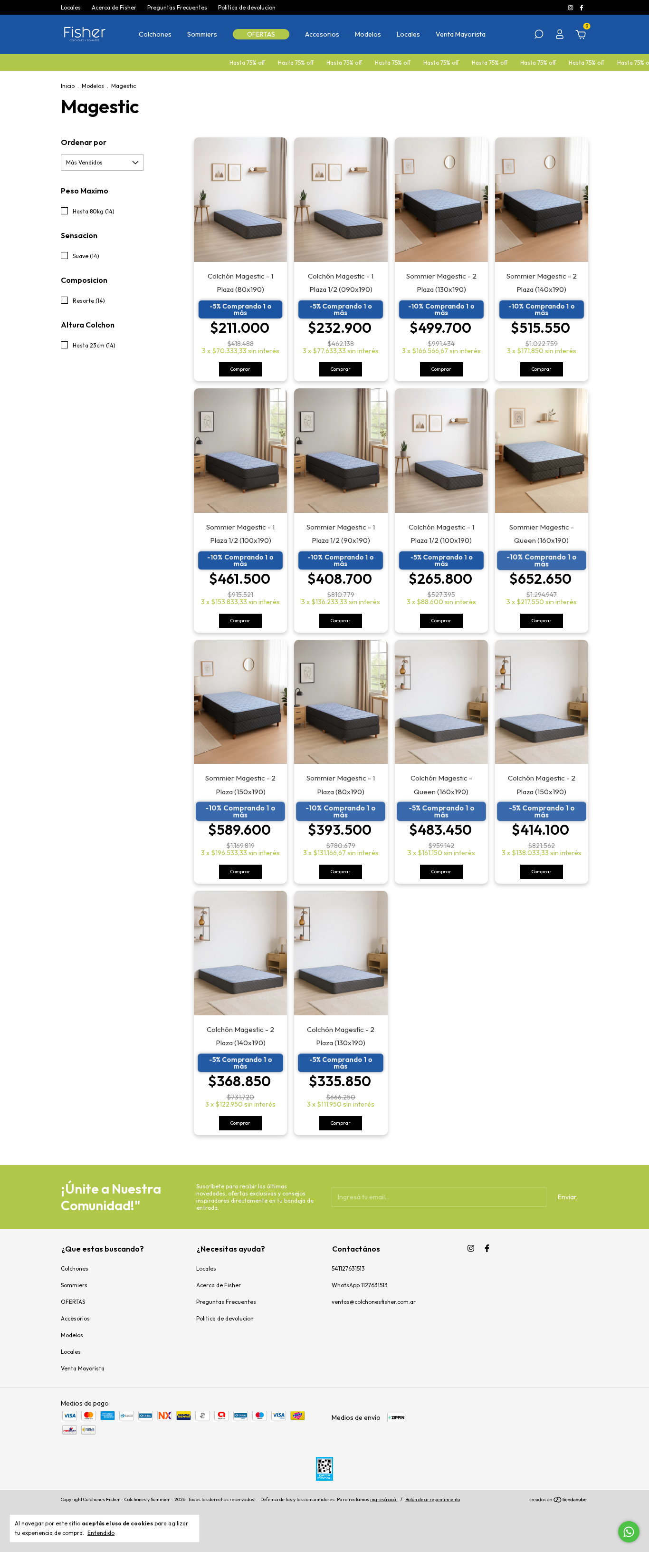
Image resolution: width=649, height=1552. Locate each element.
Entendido (101, 1532)
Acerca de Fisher (114, 7)
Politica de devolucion (247, 7)
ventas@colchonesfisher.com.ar (374, 1301)
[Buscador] (538, 36)
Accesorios (322, 34)
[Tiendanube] (558, 1500)
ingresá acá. (384, 1499)
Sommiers (202, 34)
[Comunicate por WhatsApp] (628, 1531)
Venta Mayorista (461, 34)
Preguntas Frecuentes (177, 7)
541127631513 (348, 1268)
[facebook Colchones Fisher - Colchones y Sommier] (581, 7)
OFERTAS (261, 34)
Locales (71, 7)
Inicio (68, 85)
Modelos (368, 34)
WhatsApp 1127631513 (360, 1285)
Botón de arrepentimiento (432, 1499)
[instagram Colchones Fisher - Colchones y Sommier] (571, 7)
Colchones (155, 34)
